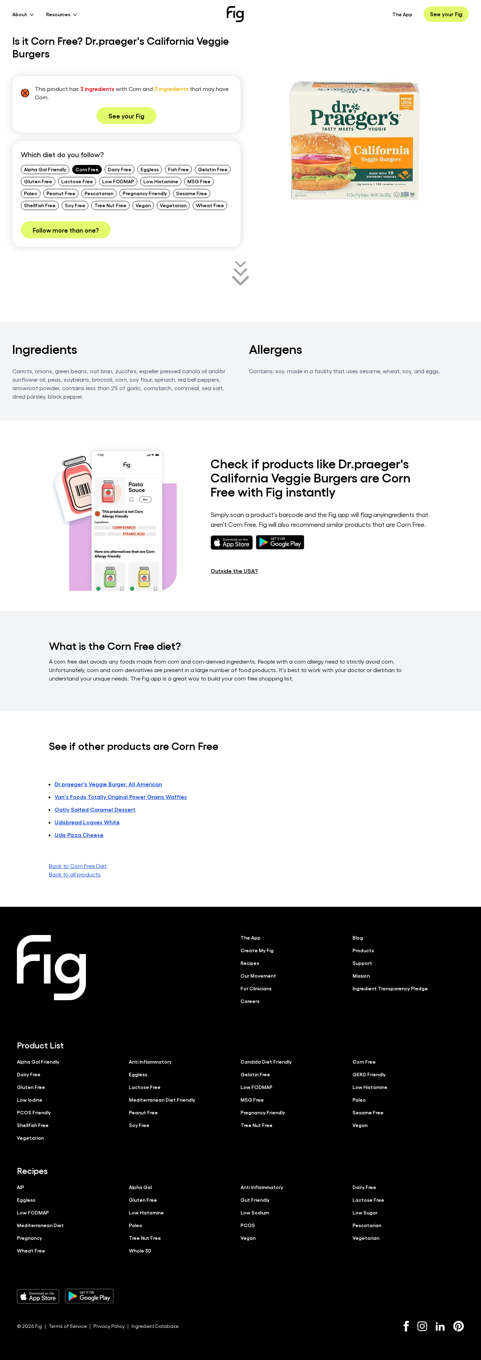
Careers (250, 1000)
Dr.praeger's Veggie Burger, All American (108, 784)
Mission (361, 975)
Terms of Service (68, 1326)
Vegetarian (173, 205)
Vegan (143, 205)
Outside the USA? (234, 570)
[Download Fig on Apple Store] (38, 1296)
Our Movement (258, 975)
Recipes (250, 962)
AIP (20, 1186)
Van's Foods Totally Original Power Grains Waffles (121, 796)
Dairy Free (119, 169)
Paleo (30, 193)
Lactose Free (77, 181)
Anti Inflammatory (150, 1061)
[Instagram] (422, 1326)
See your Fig (446, 14)
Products (363, 950)
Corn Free (87, 169)
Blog (357, 937)
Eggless (149, 169)
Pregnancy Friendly (145, 193)
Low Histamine (160, 181)
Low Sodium (255, 1212)
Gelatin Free (212, 169)
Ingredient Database (155, 1326)
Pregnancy (29, 1237)
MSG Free (199, 181)
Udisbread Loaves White (87, 822)
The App (402, 14)
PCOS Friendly (34, 1112)
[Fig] (235, 14)
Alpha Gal (140, 1186)
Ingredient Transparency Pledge (390, 988)
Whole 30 (140, 1250)
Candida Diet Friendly (266, 1061)
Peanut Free (60, 193)
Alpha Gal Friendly (45, 169)
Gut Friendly (255, 1199)
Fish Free (178, 169)
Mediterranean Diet (40, 1225)
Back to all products (75, 874)
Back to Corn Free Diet (78, 865)
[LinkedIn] (440, 1326)
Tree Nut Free (110, 205)
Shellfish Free (40, 205)
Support (362, 962)
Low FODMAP (118, 181)
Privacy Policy (109, 1326)
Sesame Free (191, 193)
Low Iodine (29, 1099)
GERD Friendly (369, 1074)
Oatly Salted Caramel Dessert (95, 809)
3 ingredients (97, 88)
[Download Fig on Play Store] (89, 1296)
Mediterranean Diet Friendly (162, 1099)
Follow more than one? (66, 230)
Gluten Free (38, 181)
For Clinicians (256, 988)
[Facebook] (406, 1326)
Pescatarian (99, 193)
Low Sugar (364, 1212)
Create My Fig (257, 950)
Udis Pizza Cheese (79, 834)
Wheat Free (210, 205)
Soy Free (75, 205)
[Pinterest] (458, 1326)
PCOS (248, 1225)
